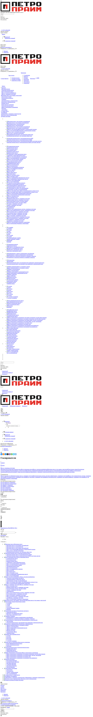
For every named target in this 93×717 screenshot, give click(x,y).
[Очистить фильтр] (2, 510)
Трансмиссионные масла (15, 469)
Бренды (2, 687)
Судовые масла (20, 472)
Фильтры (8, 472)
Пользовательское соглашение (8, 704)
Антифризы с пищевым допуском (75, 477)
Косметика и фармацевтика (33, 470)
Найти (2, 710)
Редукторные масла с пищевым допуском (15, 477)
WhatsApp (5, 52)
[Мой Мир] (5, 454)
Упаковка (7, 470)
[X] (7, 454)
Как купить (3, 689)
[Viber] (9, 454)
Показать (3, 512)
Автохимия (13, 472)
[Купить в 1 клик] (1, 517)
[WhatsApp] (11, 454)
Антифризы (27, 472)
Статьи (2, 686)
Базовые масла (43, 470)
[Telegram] (16, 454)
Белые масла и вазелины (53, 470)
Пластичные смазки (73, 469)
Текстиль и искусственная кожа (57, 472)
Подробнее (3, 535)
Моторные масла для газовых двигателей (57, 469)
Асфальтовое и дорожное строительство (40, 472)
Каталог (3, 685)
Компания (3, 690)
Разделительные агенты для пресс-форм (43, 475)
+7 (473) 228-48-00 (5, 30)
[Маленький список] (1, 494)
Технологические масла (65, 470)
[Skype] (14, 454)
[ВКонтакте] (1, 454)
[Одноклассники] (3, 454)
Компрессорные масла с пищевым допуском (22, 475)
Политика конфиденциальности (10, 703)
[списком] (2, 492)
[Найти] (2, 15)
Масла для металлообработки (40, 469)
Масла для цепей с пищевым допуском (35, 477)
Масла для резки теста (6, 475)
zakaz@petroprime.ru (7, 47)
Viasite (8, 707)
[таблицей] (3, 492)
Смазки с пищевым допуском (60, 475)
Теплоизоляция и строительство (18, 470)
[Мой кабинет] (1, 388)
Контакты (3, 691)
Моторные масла (5, 469)
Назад (9, 422)
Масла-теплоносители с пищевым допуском (56, 477)
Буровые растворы (70, 472)
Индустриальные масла (27, 469)
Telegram (5, 51)
